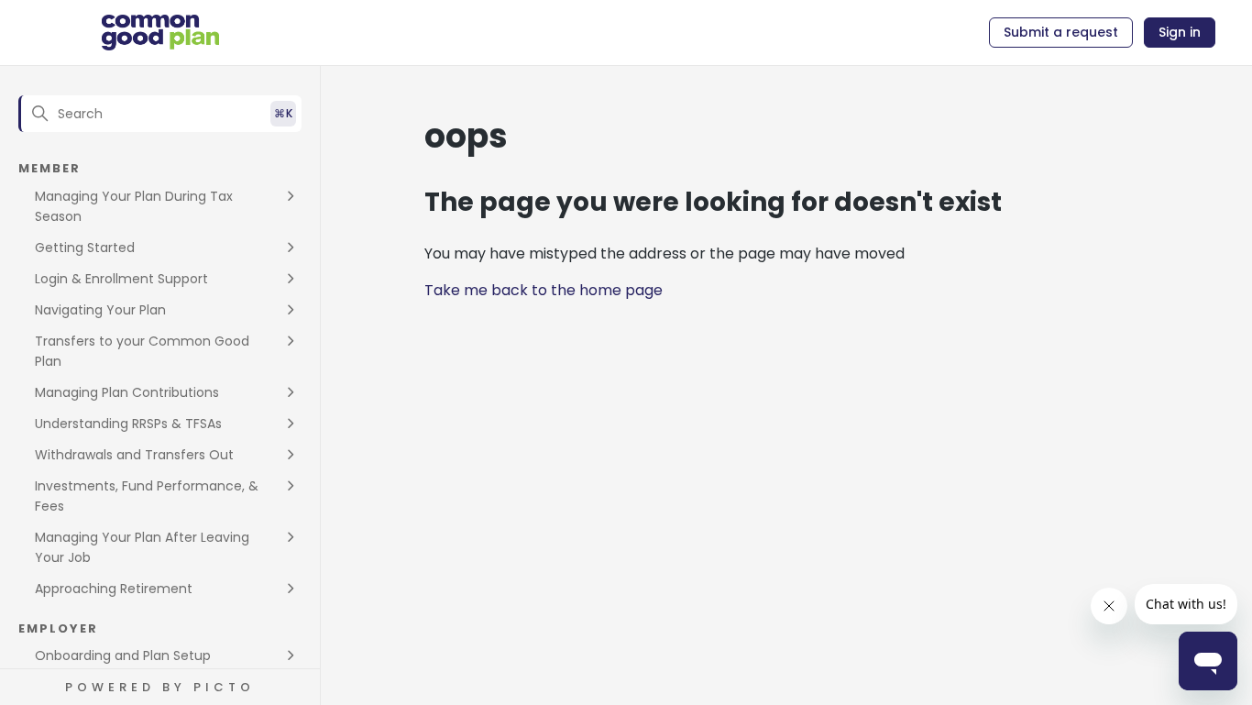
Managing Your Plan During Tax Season (134, 206)
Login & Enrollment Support (121, 279)
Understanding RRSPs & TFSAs (128, 423)
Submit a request (1061, 32)
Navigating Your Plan (100, 310)
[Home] (161, 33)
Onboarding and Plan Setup (123, 655)
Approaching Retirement (113, 588)
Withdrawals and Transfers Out (134, 455)
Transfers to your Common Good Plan (142, 351)
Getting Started (85, 247)
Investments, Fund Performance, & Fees (146, 496)
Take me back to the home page (543, 290)
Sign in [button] (1180, 32)
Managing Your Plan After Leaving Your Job (142, 547)
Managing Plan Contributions (127, 392)
